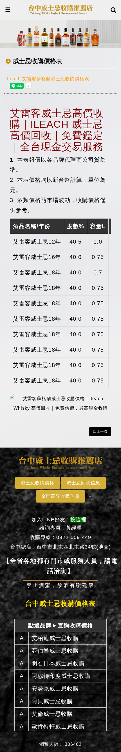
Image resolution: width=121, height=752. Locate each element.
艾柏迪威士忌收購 (55, 638)
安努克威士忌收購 (55, 688)
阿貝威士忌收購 (52, 701)
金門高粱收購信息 (60, 496)
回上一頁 (100, 431)
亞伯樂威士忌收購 (55, 651)
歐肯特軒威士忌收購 (58, 726)
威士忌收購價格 (37, 482)
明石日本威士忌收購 (58, 663)
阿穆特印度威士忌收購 (61, 676)
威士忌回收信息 (83, 482)
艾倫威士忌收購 (52, 714)
